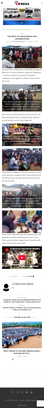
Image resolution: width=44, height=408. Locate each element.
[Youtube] (31, 392)
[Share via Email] (33, 276)
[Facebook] (12, 392)
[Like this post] (24, 276)
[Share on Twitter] (29, 276)
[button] (4, 340)
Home (3, 29)
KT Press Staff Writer (18, 41)
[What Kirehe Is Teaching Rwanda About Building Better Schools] (22, 335)
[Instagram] (22, 392)
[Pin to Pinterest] (31, 276)
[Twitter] (17, 392)
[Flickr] (26, 392)
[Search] (42, 3)
